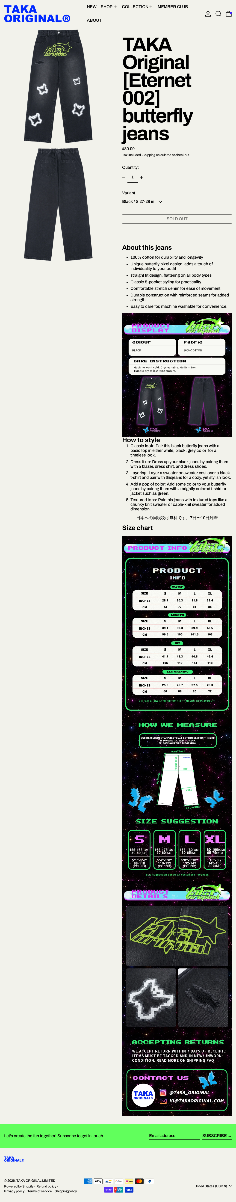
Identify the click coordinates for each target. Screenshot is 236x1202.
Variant (128, 193)
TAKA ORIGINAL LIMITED (36, 1180)
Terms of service (39, 1191)
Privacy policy (14, 1191)
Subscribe (214, 1135)
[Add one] (141, 177)
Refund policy (46, 1186)
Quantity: (130, 167)
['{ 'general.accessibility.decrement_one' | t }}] (123, 177)
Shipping (148, 155)
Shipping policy (66, 1191)
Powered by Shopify (18, 1186)
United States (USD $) (211, 1186)
